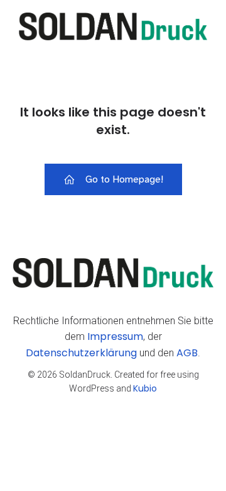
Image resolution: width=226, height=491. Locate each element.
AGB (187, 353)
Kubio (145, 388)
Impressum (115, 336)
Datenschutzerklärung (81, 353)
